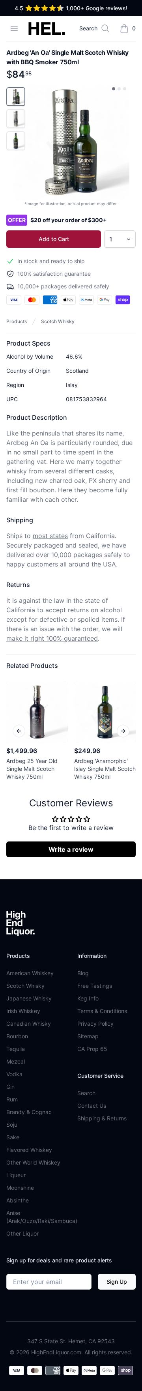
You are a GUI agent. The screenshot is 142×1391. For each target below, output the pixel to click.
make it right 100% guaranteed (52, 638)
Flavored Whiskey (29, 1149)
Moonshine (20, 1187)
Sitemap (88, 1036)
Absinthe (17, 1200)
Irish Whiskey (23, 1011)
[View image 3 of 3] (124, 88)
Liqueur (16, 1175)
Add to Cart (54, 239)
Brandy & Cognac (29, 1112)
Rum (12, 1099)
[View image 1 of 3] (113, 88)
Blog (83, 973)
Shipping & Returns (102, 1118)
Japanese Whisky (29, 998)
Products (16, 321)
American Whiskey (30, 973)
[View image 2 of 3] (119, 88)
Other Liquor (22, 1233)
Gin (10, 1086)
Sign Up (116, 1281)
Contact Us (91, 1105)
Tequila (15, 1048)
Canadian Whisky (28, 1023)
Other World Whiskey (33, 1162)
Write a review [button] (71, 849)
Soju (11, 1124)
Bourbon (17, 1036)
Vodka (14, 1074)
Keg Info (88, 998)
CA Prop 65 (92, 1048)
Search (86, 1093)
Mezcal (15, 1061)
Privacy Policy (95, 1023)
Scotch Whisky (58, 321)
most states (50, 536)
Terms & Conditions (102, 1011)
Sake (12, 1137)
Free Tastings (94, 985)
